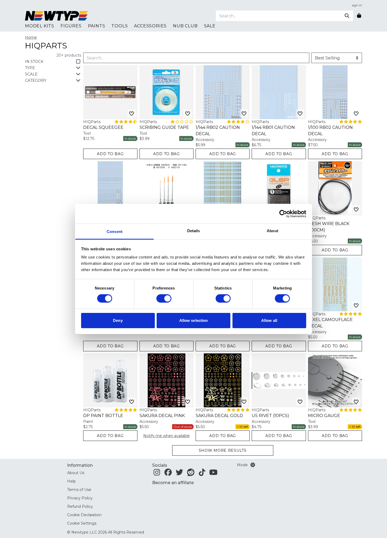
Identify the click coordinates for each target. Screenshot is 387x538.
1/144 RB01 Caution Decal (273, 130)
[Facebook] (168, 473)
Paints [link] (96, 25)
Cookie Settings (81, 523)
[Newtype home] (56, 16)
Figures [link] (71, 25)
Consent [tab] (114, 231)
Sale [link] (210, 25)
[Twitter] (179, 473)
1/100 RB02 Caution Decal (330, 130)
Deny (117, 320)
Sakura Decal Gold (219, 415)
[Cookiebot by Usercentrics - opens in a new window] (283, 213)
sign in (357, 5)
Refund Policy (80, 506)
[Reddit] (190, 473)
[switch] (163, 298)
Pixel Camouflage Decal (330, 322)
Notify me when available (166, 435)
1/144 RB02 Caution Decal (218, 130)
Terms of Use (79, 489)
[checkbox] (53, 61)
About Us (75, 472)
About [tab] (272, 231)
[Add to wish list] (131, 113)
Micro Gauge (324, 415)
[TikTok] (202, 473)
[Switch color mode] (253, 465)
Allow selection (193, 320)
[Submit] (347, 16)
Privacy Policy (80, 498)
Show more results (223, 450)
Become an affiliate (173, 482)
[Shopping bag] (359, 16)
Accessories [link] (150, 25)
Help (71, 481)
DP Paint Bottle (103, 415)
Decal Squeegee (103, 127)
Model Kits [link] (39, 25)
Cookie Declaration (84, 514)
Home (31, 37)
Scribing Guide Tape (164, 127)
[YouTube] (213, 473)
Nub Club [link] (185, 25)
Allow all (269, 320)
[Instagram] (156, 473)
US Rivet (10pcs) (270, 415)
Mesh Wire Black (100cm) (328, 226)
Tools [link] (119, 25)
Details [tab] (193, 231)
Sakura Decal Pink (162, 415)
